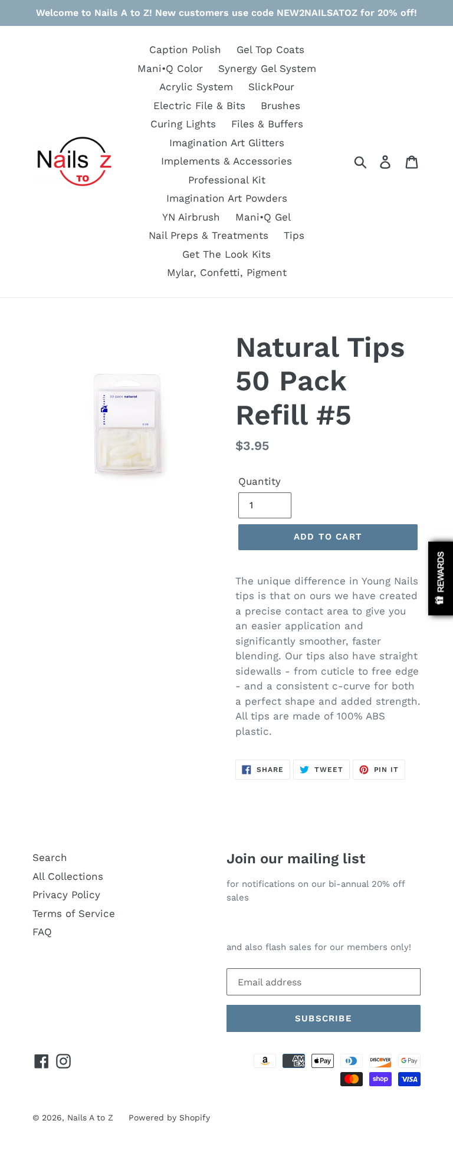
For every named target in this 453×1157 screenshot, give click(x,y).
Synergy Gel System (267, 68)
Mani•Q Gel (263, 217)
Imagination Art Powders (226, 198)
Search (49, 857)
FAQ (42, 932)
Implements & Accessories (226, 161)
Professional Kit (226, 180)
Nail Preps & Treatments (208, 235)
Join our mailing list (295, 858)
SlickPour (271, 87)
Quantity (259, 481)
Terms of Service (73, 913)
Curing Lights (183, 124)
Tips (294, 235)
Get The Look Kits (226, 254)
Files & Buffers (267, 124)
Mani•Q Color (170, 68)
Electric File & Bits (199, 105)
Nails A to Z (90, 1117)
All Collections (67, 876)
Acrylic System (196, 87)
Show (440, 579)
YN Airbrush (191, 217)
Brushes (280, 105)
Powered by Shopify (169, 1117)
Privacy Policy (66, 894)
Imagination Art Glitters (226, 143)
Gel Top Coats (270, 49)
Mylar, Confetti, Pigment (227, 272)
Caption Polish (185, 49)
